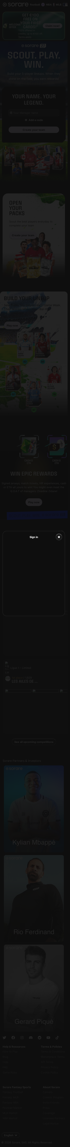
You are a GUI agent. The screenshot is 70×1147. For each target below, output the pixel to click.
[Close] (59, 537)
